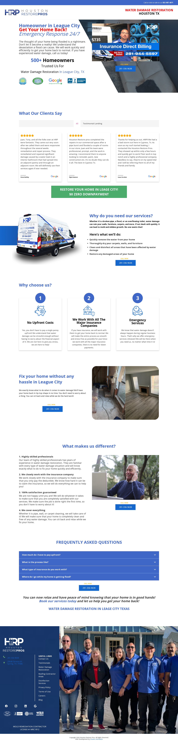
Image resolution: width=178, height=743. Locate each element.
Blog (41, 700)
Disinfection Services (44, 681)
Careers (42, 695)
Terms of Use (45, 691)
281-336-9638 (13, 658)
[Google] (35, 706)
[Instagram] (16, 706)
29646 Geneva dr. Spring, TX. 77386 (15, 662)
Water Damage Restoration (45, 668)
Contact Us (43, 659)
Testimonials (44, 663)
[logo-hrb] (26, 12)
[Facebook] (6, 706)
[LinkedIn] (25, 706)
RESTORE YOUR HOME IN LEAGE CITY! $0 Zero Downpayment (89, 191)
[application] (125, 42)
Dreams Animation (96, 739)
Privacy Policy (44, 687)
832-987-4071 (168, 2)
